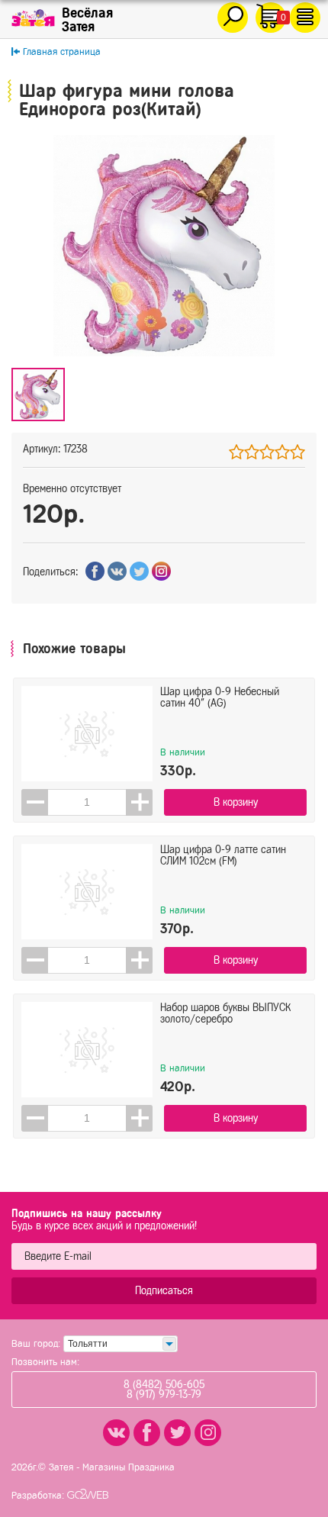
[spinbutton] (87, 802)
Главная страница (62, 51)
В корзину (236, 802)
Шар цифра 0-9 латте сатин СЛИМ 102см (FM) (223, 855)
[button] (139, 802)
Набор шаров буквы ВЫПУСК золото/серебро (225, 1013)
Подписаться (164, 1290)
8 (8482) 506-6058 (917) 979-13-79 (164, 1389)
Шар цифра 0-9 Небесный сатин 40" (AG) (219, 697)
